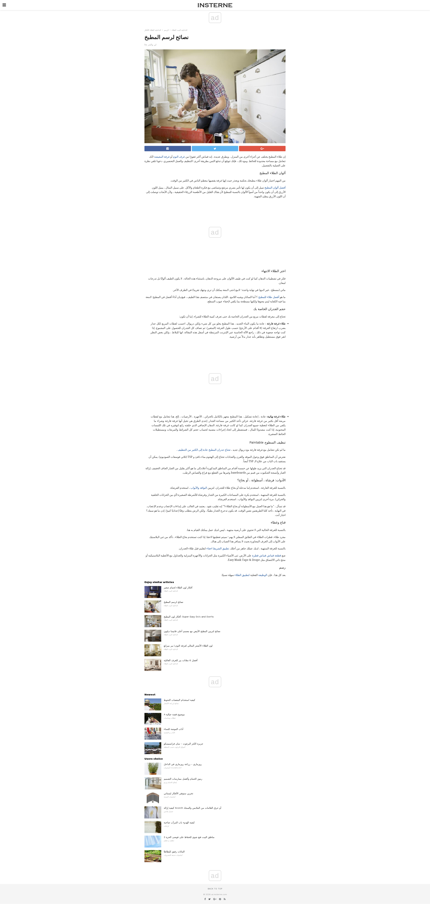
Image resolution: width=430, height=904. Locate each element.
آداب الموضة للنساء (173, 729)
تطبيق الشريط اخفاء (217, 548)
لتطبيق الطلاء (242, 575)
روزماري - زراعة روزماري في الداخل (183, 764)
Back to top (215, 889)
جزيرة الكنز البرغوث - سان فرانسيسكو (183, 743)
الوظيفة (262, 575)
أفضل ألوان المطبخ (275, 187)
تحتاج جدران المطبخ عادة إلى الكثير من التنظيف (204, 449)
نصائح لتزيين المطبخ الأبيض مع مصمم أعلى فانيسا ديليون (192, 631)
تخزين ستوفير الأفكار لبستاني (178, 793)
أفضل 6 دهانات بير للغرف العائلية (181, 660)
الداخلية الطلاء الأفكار (152, 30)
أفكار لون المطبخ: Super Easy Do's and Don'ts (189, 616)
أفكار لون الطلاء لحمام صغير (178, 587)
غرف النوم (179, 156)
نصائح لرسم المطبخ (173, 602)
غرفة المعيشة (162, 156)
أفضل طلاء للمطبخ (268, 297)
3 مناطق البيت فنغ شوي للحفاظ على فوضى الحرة (189, 837)
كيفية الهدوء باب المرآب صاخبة (179, 822)
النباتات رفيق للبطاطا (174, 851)
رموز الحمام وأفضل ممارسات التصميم (183, 778)
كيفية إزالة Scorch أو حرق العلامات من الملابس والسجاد (192, 808)
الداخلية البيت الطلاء (179, 30)
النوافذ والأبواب (198, 487)
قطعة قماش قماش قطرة (266, 555)
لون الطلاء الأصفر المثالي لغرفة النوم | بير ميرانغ (188, 645)
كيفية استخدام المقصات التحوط (179, 700)
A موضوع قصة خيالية (174, 714)
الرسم (166, 30)
